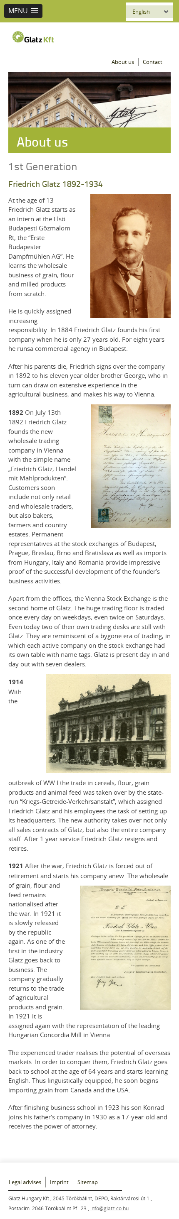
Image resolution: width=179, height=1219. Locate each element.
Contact (152, 62)
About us (123, 62)
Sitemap (87, 1182)
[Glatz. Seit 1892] (35, 36)
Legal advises (25, 1182)
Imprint (59, 1182)
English (141, 11)
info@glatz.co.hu (109, 1208)
